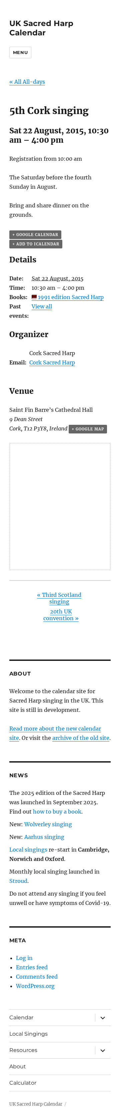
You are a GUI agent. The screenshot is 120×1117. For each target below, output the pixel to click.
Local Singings (28, 1034)
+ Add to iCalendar (35, 244)
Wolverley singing (48, 824)
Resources (23, 1050)
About (17, 1066)
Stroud (18, 881)
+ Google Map (88, 429)
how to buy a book (57, 811)
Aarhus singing (44, 837)
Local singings (28, 849)
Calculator (22, 1083)
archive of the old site (80, 738)
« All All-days (27, 81)
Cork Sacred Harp (52, 362)
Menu (20, 52)
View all (42, 306)
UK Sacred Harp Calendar (41, 28)
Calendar (21, 1017)
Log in (24, 958)
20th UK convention (61, 615)
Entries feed (32, 967)
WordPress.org (35, 986)
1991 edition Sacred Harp (71, 297)
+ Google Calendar (35, 234)
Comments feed (37, 976)
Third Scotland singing (59, 598)
